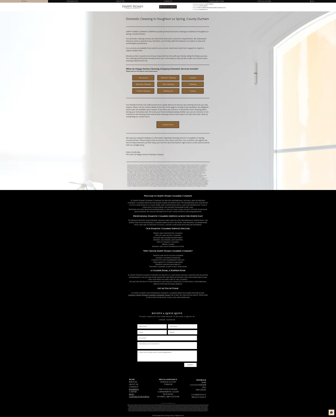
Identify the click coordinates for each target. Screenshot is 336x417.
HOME (132, 379)
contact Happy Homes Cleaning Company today (149, 295)
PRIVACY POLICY (199, 397)
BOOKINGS (134, 389)
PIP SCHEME (168, 394)
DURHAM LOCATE (168, 382)
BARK (204, 382)
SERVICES (133, 382)
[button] (168, 6)
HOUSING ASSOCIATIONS (168, 397)
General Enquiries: (203, 4)
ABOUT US (133, 384)
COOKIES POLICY (198, 395)
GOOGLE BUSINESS (198, 385)
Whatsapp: (200, 6)
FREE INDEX (201, 390)
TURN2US (168, 384)
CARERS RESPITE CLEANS (168, 392)
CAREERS (133, 392)
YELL (204, 387)
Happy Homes (132, 6)
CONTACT (133, 387)
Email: (195, 7)
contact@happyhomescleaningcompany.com (211, 7)
